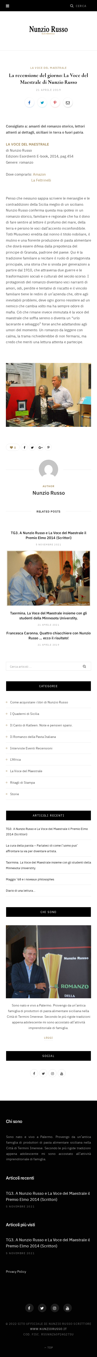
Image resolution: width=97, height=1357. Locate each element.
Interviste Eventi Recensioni (31, 748)
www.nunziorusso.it (48, 1329)
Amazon (39, 174)
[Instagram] (55, 1308)
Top (50, 1347)
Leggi (48, 1037)
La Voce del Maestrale (48, 67)
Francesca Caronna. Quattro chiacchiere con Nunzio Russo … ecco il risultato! (48, 635)
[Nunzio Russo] (49, 30)
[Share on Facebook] (29, 102)
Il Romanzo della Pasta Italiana (33, 736)
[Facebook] (29, 1308)
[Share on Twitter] (42, 102)
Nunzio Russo (48, 492)
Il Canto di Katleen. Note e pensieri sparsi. (41, 725)
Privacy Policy (16, 1271)
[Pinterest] (55, 102)
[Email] (68, 102)
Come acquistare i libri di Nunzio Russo (39, 702)
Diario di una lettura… (20, 890)
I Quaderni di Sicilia (24, 713)
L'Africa (15, 759)
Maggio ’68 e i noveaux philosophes (30, 879)
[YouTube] (67, 1308)
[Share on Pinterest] (48, 447)
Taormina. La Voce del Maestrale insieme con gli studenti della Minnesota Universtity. (48, 615)
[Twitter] (42, 1308)
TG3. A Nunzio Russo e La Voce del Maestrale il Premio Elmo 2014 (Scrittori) (48, 535)
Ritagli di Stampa (22, 782)
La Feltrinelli (41, 179)
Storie (14, 793)
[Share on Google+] (40, 447)
